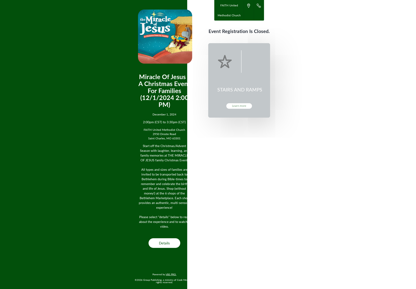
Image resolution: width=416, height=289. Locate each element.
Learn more (239, 106)
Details (164, 243)
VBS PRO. (171, 274)
